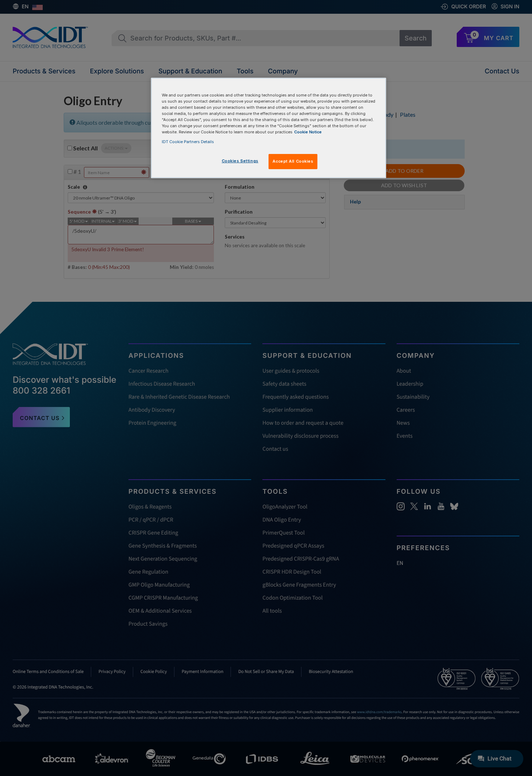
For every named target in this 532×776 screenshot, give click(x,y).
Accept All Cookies (293, 161)
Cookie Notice (308, 131)
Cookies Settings (240, 160)
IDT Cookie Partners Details (188, 141)
